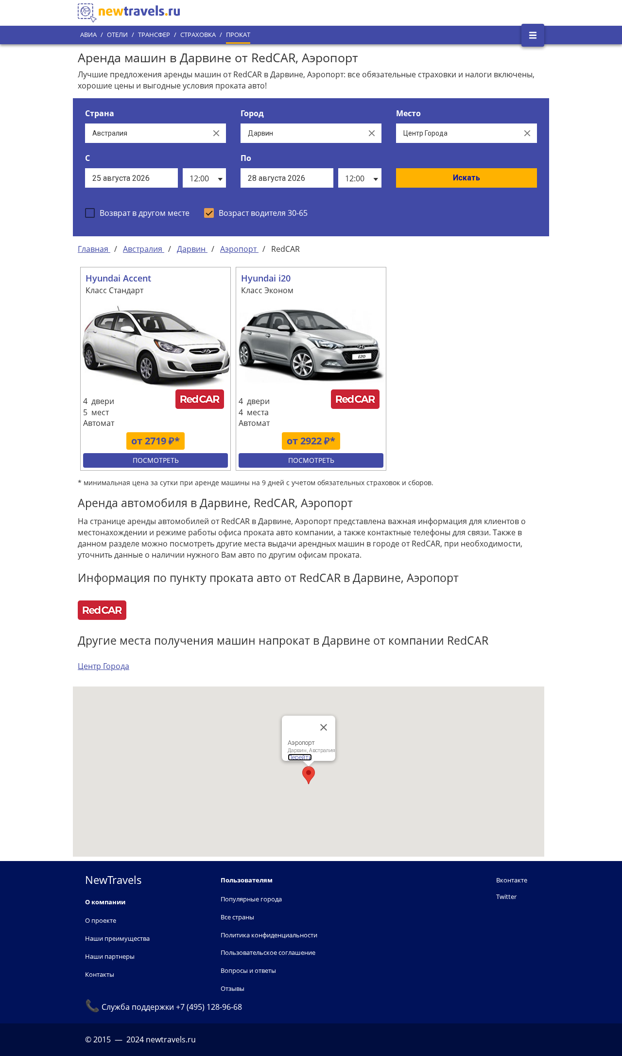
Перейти (300, 757)
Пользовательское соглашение (268, 952)
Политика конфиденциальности (269, 935)
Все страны (237, 917)
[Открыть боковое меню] (532, 35)
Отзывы (232, 988)
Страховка (198, 35)
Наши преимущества (117, 938)
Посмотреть (156, 460)
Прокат (238, 35)
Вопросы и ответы (248, 970)
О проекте (100, 920)
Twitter (506, 896)
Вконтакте (511, 880)
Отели (117, 35)
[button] (308, 775)
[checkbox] (137, 213)
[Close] (323, 727)
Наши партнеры (110, 956)
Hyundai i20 (266, 278)
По (246, 158)
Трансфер (154, 35)
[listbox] (204, 178)
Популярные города (251, 899)
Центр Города (103, 666)
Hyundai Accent (118, 278)
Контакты (99, 974)
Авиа (88, 35)
